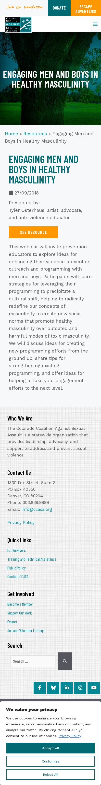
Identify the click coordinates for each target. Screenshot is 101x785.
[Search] (65, 661)
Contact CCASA (17, 576)
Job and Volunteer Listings (26, 630)
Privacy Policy (70, 736)
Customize (50, 761)
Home (11, 134)
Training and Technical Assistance (31, 559)
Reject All (50, 774)
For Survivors (16, 550)
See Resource (33, 232)
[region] (50, 743)
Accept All (50, 748)
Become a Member (20, 604)
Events (12, 621)
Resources (35, 134)
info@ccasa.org (37, 509)
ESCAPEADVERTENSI (86, 9)
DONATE (59, 8)
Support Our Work (19, 612)
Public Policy (16, 567)
